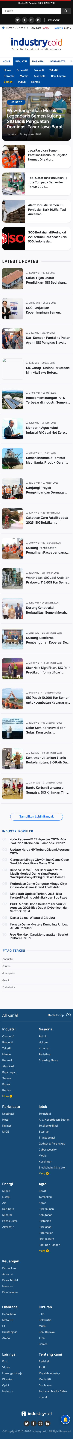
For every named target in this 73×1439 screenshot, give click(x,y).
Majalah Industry (49, 1373)
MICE (5, 1131)
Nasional (46, 1029)
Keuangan (10, 1261)
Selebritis (45, 1320)
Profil (42, 1367)
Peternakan (46, 1232)
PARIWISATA (57, 61)
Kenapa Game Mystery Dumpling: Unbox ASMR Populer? (39, 926)
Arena (6, 1337)
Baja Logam (58, 75)
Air (4, 1202)
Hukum (43, 1042)
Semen (8, 81)
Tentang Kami (50, 1354)
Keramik (9, 75)
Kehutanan (45, 1214)
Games (43, 1343)
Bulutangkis (9, 1331)
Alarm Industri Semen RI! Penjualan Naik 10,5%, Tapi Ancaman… (47, 209)
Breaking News (48, 1060)
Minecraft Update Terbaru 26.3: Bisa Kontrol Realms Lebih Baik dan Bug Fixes (38, 895)
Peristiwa (45, 1054)
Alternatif (8, 1226)
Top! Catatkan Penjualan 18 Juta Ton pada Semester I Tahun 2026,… (47, 182)
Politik (43, 1036)
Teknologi (45, 1113)
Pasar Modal (10, 1280)
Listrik (6, 1196)
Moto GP (7, 1320)
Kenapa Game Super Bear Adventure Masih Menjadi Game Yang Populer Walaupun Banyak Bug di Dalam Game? (37, 873)
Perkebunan (46, 1208)
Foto (5, 1361)
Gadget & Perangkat (52, 1143)
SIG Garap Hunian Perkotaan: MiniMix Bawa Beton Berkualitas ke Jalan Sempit (48, 372)
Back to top (56, 1015)
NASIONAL (38, 61)
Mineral (7, 1214)
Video (6, 1367)
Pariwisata (11, 1106)
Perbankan (9, 1268)
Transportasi (47, 1137)
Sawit (42, 1190)
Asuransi (7, 1274)
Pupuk (22, 81)
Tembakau (45, 1196)
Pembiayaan (10, 1292)
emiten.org (54, 20)
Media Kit (45, 1379)
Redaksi (44, 1361)
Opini (5, 1385)
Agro (42, 1183)
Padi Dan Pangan (49, 1244)
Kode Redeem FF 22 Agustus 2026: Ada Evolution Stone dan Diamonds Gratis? (38, 841)
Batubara (8, 1208)
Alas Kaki (39, 75)
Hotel (5, 1119)
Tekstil (53, 70)
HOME (6, 61)
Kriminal (44, 1048)
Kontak (43, 1397)
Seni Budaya (47, 1331)
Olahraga (10, 1306)
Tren (42, 1337)
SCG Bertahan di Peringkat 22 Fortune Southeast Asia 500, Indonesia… (47, 236)
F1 (3, 1326)
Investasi (7, 1286)
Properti (39, 70)
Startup (44, 1131)
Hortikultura (46, 1238)
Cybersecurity (48, 1149)
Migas (6, 1190)
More (6, 1096)
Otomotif (22, 70)
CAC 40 (40, 28)
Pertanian (45, 1220)
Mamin (24, 75)
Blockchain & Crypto (52, 1167)
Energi (7, 1183)
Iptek (43, 1106)
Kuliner (6, 1125)
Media (43, 1155)
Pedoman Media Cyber (53, 1391)
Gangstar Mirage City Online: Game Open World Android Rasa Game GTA (39, 861)
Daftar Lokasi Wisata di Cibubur (32, 918)
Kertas (35, 81)
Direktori (7, 1379)
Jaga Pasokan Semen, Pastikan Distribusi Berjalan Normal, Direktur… (47, 154)
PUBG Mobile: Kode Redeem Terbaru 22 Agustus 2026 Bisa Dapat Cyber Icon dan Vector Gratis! (39, 907)
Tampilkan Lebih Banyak (36, 816)
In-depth (7, 1391)
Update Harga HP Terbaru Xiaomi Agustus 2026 (40, 851)
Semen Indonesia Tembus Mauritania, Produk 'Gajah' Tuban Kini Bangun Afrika (46, 462)
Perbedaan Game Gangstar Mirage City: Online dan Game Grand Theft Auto (38, 885)
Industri (8, 1029)
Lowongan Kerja (12, 1373)
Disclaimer (45, 1385)
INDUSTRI (21, 61)
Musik (42, 1326)
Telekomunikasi (48, 1125)
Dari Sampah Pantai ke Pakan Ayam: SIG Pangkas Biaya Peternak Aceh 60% (48, 342)
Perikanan (45, 1226)
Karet (42, 1202)
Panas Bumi (9, 1220)
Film (41, 1314)
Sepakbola (9, 1314)
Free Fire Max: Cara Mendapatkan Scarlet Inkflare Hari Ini (39, 936)
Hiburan (45, 1306)
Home (7, 70)
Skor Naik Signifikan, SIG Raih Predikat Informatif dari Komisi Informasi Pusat (48, 672)
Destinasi (8, 1113)
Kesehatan (45, 1161)
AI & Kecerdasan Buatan (54, 1119)
